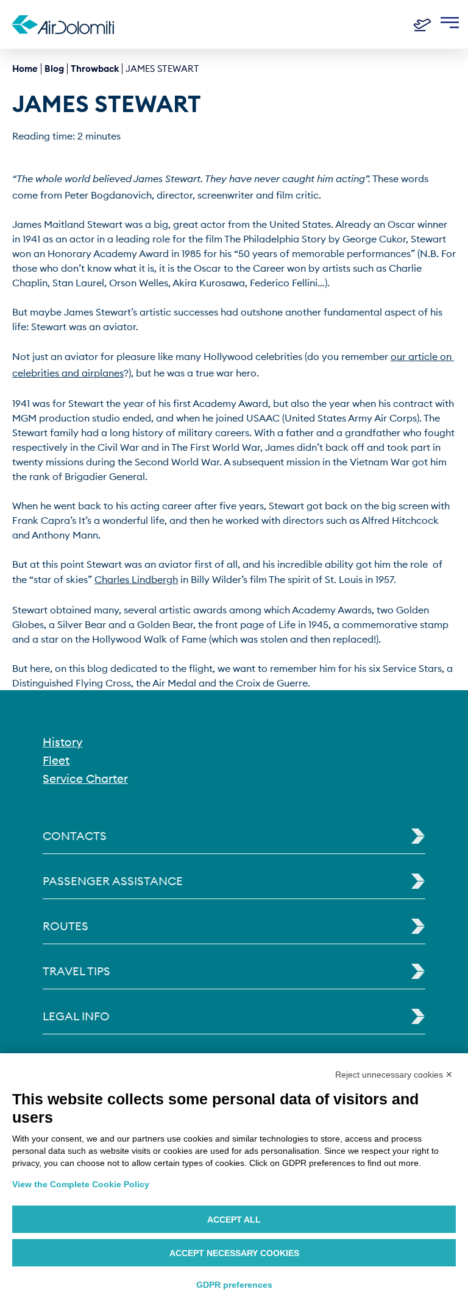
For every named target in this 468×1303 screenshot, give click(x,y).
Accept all (234, 1219)
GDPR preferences (234, 1285)
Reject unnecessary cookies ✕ (394, 1074)
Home (25, 68)
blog (54, 68)
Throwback (95, 68)
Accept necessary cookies (234, 1253)
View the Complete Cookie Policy (80, 1184)
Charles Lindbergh (136, 579)
